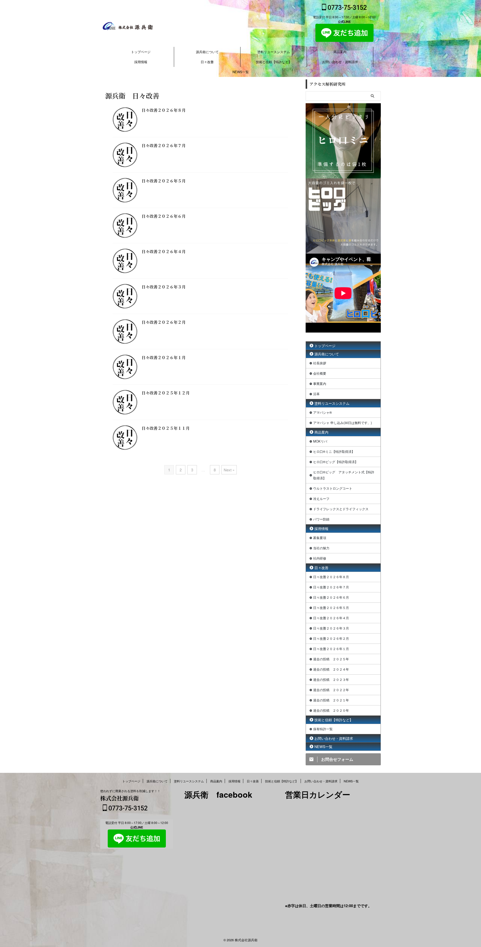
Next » (229, 469)
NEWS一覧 (240, 71)
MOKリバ (320, 441)
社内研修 (319, 558)
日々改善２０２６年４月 (164, 251)
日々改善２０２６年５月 (164, 181)
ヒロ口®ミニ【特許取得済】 (334, 451)
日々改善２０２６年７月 (164, 145)
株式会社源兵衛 (119, 798)
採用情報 (140, 61)
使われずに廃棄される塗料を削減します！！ (130, 791)
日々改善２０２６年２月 (164, 322)
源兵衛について (207, 51)
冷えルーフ (321, 498)
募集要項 (319, 537)
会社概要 (319, 373)
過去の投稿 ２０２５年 (331, 659)
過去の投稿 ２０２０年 (331, 710)
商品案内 (339, 51)
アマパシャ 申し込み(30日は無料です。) (342, 422)
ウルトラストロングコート (332, 488)
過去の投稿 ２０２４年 (331, 669)
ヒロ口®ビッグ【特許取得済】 (335, 461)
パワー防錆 (321, 519)
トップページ (141, 51)
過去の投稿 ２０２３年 (331, 679)
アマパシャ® (322, 412)
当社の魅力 (321, 548)
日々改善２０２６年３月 (164, 287)
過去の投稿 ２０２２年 (331, 689)
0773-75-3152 (346, 7)
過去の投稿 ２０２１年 (331, 700)
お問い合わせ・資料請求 (340, 61)
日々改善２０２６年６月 (164, 216)
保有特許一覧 (323, 728)
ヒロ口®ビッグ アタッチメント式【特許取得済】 (343, 475)
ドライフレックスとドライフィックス (341, 508)
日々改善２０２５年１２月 (166, 393)
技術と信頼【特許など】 (274, 61)
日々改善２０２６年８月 (164, 110)
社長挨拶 (319, 363)
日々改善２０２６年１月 (164, 357)
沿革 (316, 393)
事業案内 (319, 383)
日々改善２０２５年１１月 (166, 428)
